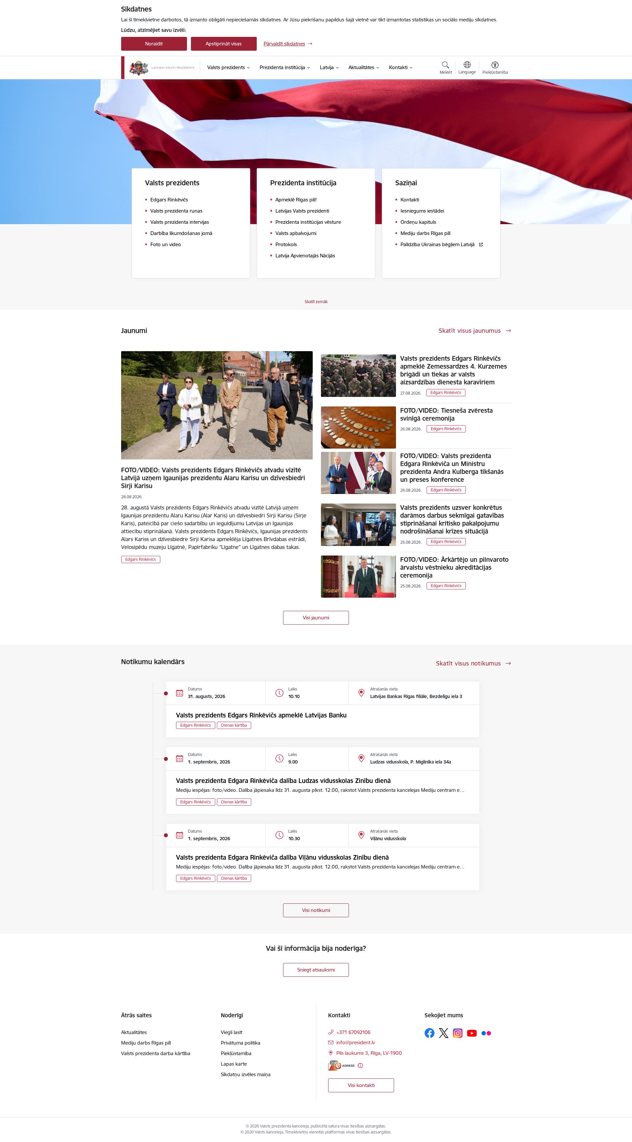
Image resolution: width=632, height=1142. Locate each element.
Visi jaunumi (316, 617)
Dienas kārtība (234, 725)
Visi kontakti (361, 1085)
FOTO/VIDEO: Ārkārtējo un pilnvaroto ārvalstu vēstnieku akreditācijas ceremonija (454, 567)
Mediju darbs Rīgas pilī (146, 1043)
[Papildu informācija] (360, 1065)
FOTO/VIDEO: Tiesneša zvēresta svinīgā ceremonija (446, 414)
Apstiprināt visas (224, 43)
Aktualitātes (134, 1032)
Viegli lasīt (231, 1032)
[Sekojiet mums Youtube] (472, 1033)
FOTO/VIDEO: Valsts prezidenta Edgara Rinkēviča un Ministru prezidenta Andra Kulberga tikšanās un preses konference (452, 467)
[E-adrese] (341, 1065)
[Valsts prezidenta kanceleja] (162, 68)
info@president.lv (355, 1042)
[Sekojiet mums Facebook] (429, 1033)
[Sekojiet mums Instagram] (458, 1033)
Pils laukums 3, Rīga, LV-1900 (369, 1053)
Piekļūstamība (236, 1053)
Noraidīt (154, 43)
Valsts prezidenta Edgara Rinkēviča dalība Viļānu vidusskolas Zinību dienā (282, 857)
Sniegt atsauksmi (316, 970)
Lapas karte (234, 1064)
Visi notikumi (316, 910)
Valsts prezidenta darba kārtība (155, 1053)
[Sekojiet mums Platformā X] (444, 1033)
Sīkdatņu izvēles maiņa (246, 1074)
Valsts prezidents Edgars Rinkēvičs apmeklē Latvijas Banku (261, 715)
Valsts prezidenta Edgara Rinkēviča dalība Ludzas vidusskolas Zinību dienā (283, 781)
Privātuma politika (240, 1043)
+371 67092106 (353, 1032)
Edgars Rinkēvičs (140, 559)
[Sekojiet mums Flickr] (486, 1033)
